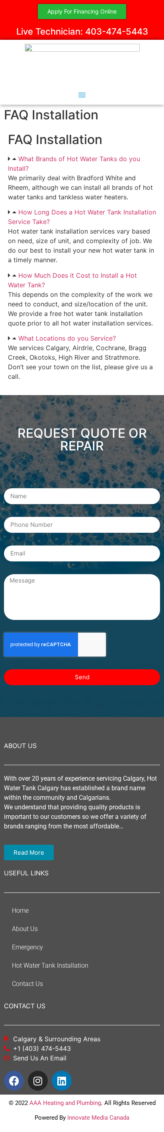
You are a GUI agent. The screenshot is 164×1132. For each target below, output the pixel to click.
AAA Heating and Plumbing (65, 1103)
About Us (25, 929)
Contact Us (27, 984)
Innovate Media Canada (98, 1117)
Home (20, 910)
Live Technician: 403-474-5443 (82, 31)
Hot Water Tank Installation (50, 965)
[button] (82, 95)
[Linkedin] (62, 1081)
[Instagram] (38, 1081)
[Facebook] (14, 1081)
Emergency (27, 947)
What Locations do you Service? (67, 338)
